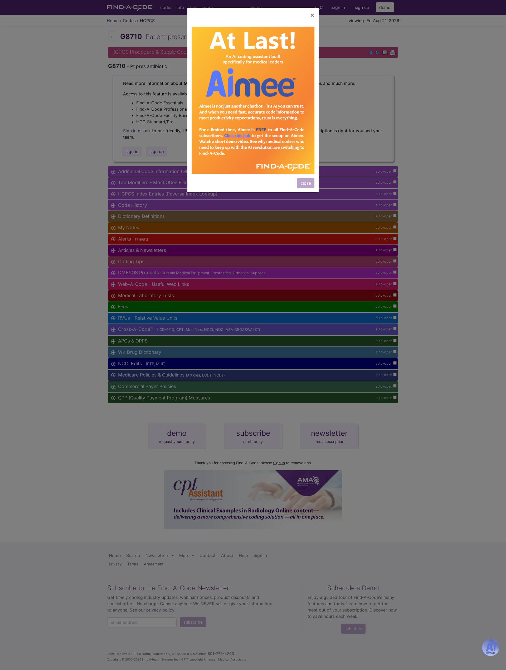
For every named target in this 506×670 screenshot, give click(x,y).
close (305, 183)
